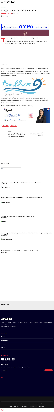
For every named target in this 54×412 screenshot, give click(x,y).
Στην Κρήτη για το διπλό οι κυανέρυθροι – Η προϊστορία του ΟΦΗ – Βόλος (19, 250)
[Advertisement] (25, 55)
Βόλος (3, 336)
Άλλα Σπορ (4, 344)
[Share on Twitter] (4, 16)
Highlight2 (5, 125)
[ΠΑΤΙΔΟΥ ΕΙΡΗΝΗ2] (25, 122)
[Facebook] (2, 359)
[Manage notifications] (2, 410)
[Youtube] (13, 359)
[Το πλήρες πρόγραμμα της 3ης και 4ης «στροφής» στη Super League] (11, 208)
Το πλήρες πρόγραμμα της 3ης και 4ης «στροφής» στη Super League (17, 216)
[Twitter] (6, 359)
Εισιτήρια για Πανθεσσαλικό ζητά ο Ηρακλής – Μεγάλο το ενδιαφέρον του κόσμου (21, 197)
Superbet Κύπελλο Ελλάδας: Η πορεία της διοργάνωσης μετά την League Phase (20, 182)
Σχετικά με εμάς (17, 406)
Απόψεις (3, 347)
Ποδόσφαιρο (4, 340)
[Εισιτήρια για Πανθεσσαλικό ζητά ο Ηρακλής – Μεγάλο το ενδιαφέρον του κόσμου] (11, 191)
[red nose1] (25, 36)
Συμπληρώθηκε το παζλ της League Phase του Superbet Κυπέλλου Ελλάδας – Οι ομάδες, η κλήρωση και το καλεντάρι (26, 233)
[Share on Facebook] (2, 16)
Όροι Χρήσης (24, 406)
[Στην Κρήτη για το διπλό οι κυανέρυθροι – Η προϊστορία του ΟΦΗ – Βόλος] (11, 243)
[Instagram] (9, 359)
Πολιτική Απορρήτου (33, 406)
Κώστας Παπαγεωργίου (6, 13)
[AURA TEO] (25, 29)
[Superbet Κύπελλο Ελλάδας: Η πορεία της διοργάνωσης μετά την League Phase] (11, 174)
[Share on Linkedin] (7, 16)
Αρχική (11, 406)
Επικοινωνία (41, 406)
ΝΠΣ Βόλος (3, 8)
